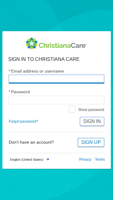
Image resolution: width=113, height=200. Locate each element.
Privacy (85, 159)
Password (19, 92)
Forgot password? (23, 121)
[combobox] (30, 159)
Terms (100, 159)
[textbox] (26, 159)
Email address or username (36, 71)
